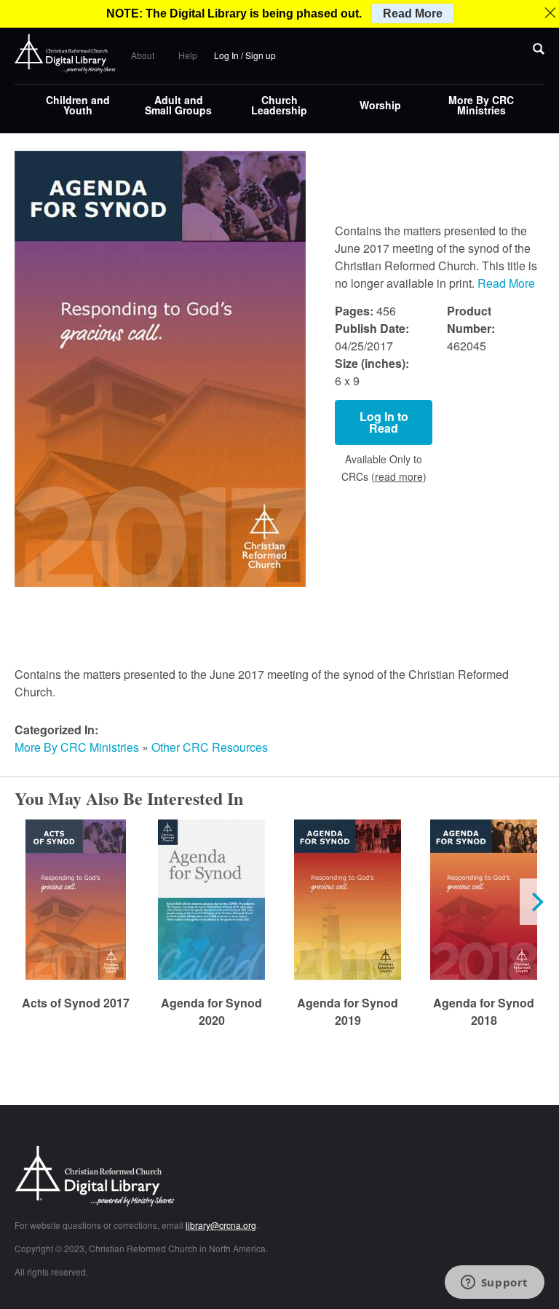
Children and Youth (78, 105)
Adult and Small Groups (178, 105)
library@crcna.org (221, 1225)
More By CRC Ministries (481, 105)
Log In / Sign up (245, 55)
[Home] (65, 54)
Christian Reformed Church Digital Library (149, 1177)
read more (399, 476)
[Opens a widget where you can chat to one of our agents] (494, 1283)
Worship (380, 105)
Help (187, 55)
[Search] (538, 49)
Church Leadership (279, 105)
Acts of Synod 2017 (76, 1002)
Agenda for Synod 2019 (347, 1011)
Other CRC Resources (209, 747)
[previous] (23, 901)
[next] (536, 901)
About (142, 55)
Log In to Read (384, 422)
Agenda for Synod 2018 (483, 1011)
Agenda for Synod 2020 (211, 1011)
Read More (506, 283)
